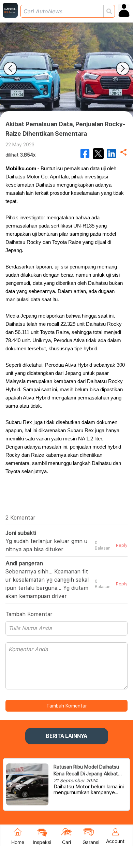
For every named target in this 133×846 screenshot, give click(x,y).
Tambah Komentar (66, 706)
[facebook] (85, 153)
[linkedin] (111, 153)
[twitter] (98, 153)
